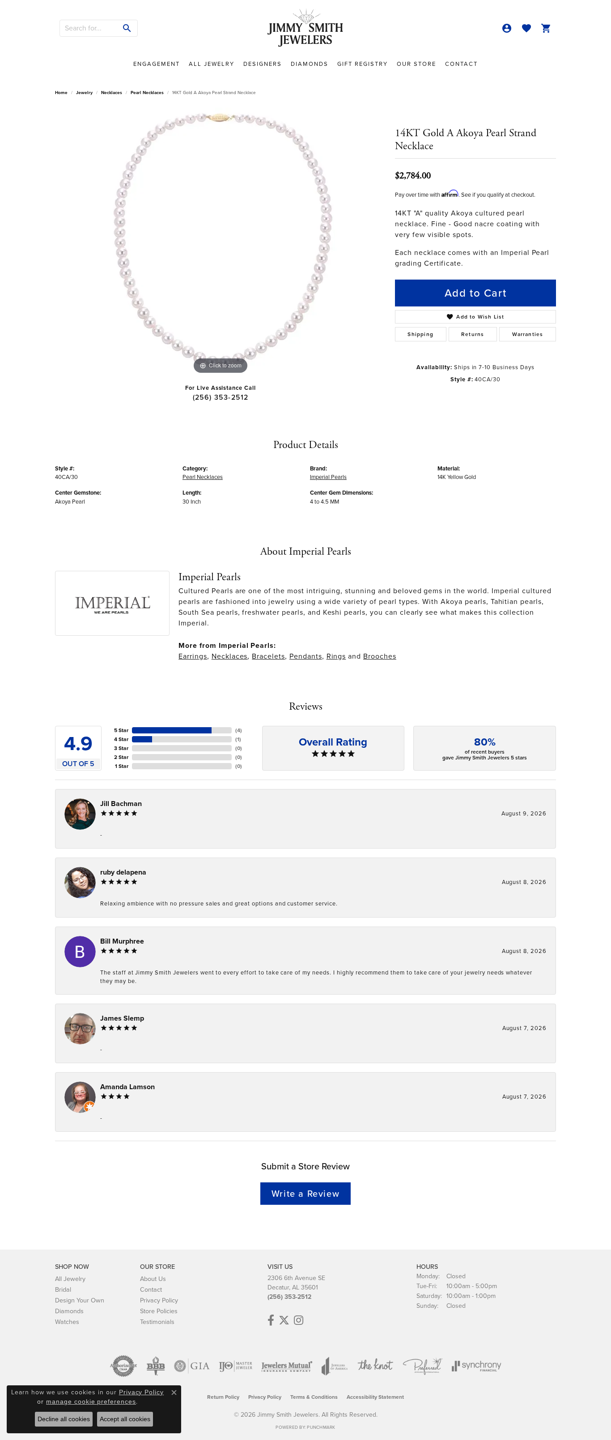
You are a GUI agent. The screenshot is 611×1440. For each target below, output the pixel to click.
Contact (461, 64)
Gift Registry (362, 64)
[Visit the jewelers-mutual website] (287, 1366)
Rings (336, 656)
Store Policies (159, 1311)
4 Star (121, 739)
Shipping (420, 334)
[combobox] (88, 28)
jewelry (84, 92)
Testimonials (157, 1322)
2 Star (121, 757)
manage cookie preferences (91, 1401)
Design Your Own (79, 1300)
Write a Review (305, 1193)
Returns (472, 334)
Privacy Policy (159, 1300)
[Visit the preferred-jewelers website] (423, 1366)
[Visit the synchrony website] (476, 1366)
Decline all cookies (64, 1419)
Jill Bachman (121, 803)
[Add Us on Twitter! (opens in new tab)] (284, 1320)
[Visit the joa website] (335, 1366)
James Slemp (122, 1018)
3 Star (121, 748)
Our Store (416, 64)
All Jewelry (211, 64)
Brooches (379, 656)
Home (61, 92)
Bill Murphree (122, 941)
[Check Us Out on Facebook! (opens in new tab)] (270, 1320)
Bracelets (268, 656)
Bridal (63, 1289)
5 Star (121, 730)
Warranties (527, 334)
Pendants (305, 656)
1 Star (121, 766)
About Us (153, 1279)
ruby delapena (123, 872)
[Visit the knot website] (375, 1366)
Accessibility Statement (375, 1397)
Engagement (156, 64)
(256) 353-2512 (221, 397)
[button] (506, 28)
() (238, 730)
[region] (220, 242)
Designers (262, 64)
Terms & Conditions (314, 1397)
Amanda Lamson (127, 1087)
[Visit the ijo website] (235, 1366)
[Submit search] (127, 28)
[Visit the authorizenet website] (123, 1366)
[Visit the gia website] (192, 1366)
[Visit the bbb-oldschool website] (155, 1366)
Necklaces (111, 92)
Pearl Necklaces (147, 92)
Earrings (192, 656)
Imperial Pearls (328, 477)
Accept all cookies (125, 1419)
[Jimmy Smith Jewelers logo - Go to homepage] (305, 28)
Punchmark (321, 1427)
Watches (67, 1322)
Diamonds (309, 64)
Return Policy (223, 1397)
